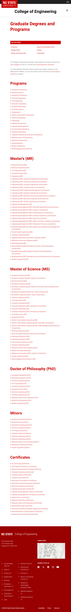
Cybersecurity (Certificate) (20, 477)
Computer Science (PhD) (19, 389)
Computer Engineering (19, 104)
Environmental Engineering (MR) (22, 232)
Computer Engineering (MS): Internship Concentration (29, 306)
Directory (7, 580)
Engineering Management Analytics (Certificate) (27, 492)
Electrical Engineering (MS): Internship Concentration (29, 333)
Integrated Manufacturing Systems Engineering (27, 135)
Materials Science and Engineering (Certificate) (27, 503)
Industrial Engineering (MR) (20, 235)
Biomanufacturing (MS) (19, 281)
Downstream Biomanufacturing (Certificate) (26, 483)
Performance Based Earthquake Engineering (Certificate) (30, 508)
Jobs (5, 600)
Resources (56, 608)
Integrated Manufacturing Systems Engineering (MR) (29, 237)
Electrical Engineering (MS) (20, 331)
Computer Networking (19, 106)
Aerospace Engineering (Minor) (22, 419)
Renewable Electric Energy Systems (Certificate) (27, 511)
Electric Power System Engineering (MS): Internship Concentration (33, 323)
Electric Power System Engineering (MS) (24, 320)
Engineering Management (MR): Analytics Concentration (30, 210)
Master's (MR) (15, 50)
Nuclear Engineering (18, 146)
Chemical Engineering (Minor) (21, 428)
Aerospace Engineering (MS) (21, 275)
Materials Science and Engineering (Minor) (25, 442)
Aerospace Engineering (19, 89)
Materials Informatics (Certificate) (22, 500)
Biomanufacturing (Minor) (20, 422)
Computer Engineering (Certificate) (23, 472)
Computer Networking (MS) (20, 309)
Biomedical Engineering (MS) (21, 284)
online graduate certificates (45, 64)
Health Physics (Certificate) (20, 497)
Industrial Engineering (19, 132)
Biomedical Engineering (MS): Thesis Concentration (28, 295)
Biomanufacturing (17, 92)
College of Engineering (35, 11)
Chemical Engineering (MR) (20, 167)
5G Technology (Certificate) (20, 463)
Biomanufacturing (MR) (19, 165)
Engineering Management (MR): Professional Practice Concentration (34, 224)
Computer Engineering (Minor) (21, 433)
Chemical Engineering (19, 98)
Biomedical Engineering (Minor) (22, 425)
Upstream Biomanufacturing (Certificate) (25, 514)
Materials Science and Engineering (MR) (25, 240)
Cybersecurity (16, 112)
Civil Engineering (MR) (19, 170)
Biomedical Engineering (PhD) (21, 378)
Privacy (49, 608)
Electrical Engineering (19, 118)
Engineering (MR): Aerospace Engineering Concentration (30, 179)
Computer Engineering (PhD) (21, 386)
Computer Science (17, 109)
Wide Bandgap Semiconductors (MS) (24, 359)
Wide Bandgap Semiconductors (22, 149)
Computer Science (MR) (19, 173)
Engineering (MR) (17, 176)
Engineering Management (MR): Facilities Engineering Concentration (34, 215)
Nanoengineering (17, 143)
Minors (39, 50)
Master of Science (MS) (18, 53)
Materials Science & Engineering (22, 137)
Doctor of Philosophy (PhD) (46, 47)
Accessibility (41, 608)
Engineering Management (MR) (22, 204)
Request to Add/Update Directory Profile (26, 585)
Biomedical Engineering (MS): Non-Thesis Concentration (30, 292)
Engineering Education (19, 123)
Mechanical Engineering (19, 140)
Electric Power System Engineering (23, 115)
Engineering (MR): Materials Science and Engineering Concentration (33, 196)
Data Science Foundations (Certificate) (24, 480)
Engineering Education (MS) (21, 336)
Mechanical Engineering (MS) (21, 350)
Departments (8, 577)
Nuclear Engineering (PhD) (20, 403)
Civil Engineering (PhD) (19, 383)
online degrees (15, 64)
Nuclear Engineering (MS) (20, 356)
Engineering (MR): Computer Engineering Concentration (29, 184)
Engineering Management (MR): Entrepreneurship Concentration (32, 213)
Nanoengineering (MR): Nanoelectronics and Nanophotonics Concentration (36, 256)
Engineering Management (20, 126)
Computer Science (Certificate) (21, 475)
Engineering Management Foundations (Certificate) (28, 494)
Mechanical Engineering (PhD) (21, 400)
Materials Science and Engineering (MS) (24, 348)
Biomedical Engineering (19, 95)
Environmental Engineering (20, 129)
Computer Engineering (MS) (20, 303)
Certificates (40, 53)
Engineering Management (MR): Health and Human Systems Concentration (36, 221)
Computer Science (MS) (19, 314)
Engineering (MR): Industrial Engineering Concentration (29, 193)
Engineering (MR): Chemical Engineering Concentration (29, 182)
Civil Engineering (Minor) (20, 430)
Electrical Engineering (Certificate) (22, 486)
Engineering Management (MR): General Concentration (29, 218)
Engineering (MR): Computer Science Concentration (28, 187)
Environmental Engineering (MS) (22, 342)
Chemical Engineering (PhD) (21, 381)
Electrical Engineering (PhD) (21, 392)
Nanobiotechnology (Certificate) (22, 506)
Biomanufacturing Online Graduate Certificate (26, 469)
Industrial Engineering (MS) (20, 345)
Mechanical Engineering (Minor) (22, 444)
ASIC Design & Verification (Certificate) (24, 466)
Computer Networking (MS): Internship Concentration (29, 311)
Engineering (15, 120)
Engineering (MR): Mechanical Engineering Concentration (30, 198)
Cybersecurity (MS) (18, 317)
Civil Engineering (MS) (19, 300)
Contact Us (7, 573)
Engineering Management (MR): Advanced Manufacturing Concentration (35, 207)
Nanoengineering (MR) (19, 243)
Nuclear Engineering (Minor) (21, 447)
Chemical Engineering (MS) (20, 297)
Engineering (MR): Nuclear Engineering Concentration (29, 201)
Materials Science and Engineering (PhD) (25, 397)
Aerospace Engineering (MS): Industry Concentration (28, 278)
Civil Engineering (17, 101)
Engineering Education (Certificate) (23, 489)
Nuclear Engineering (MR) (20, 259)
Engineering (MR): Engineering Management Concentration (31, 190)
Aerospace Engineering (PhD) (21, 375)
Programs (14, 47)
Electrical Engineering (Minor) (21, 436)
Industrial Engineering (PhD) (21, 395)
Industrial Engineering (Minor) (21, 439)
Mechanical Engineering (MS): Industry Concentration (29, 353)
